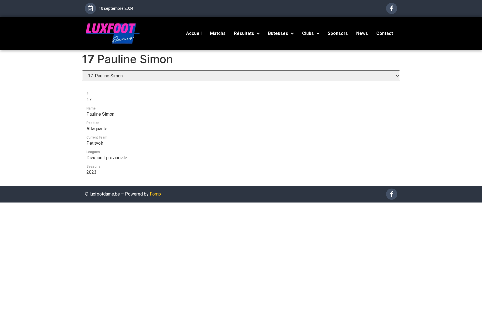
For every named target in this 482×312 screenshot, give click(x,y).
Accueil (194, 33)
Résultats (244, 33)
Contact (384, 33)
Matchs (218, 33)
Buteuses (278, 33)
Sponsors (338, 33)
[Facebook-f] (391, 8)
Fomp (155, 194)
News (362, 33)
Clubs (308, 33)
